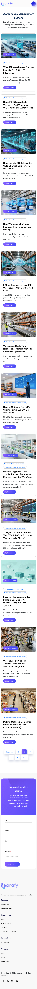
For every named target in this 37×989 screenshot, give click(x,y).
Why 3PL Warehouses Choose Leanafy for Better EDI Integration (18, 70)
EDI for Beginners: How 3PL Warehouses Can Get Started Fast (18, 288)
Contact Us (5, 961)
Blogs (3, 953)
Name (8, 820)
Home (3, 919)
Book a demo (12, 864)
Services (4, 927)
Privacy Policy (6, 923)
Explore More (9, 87)
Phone (8, 852)
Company (9, 841)
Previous (9, 752)
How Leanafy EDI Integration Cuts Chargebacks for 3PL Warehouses (17, 166)
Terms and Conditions (8, 931)
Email (7, 831)
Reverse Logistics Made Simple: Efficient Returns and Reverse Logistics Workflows (17, 474)
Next (24, 758)
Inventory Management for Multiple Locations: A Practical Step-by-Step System (16, 601)
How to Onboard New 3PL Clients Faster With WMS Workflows (16, 410)
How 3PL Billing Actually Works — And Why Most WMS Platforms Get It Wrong (18, 105)
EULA (3, 957)
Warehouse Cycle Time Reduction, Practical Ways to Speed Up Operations (17, 349)
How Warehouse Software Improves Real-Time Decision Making (17, 227)
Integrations (5, 942)
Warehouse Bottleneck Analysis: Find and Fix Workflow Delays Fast (14, 663)
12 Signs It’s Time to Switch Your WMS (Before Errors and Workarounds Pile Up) (18, 535)
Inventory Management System (15, 463)
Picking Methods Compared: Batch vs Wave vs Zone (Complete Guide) (17, 724)
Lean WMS (5, 904)
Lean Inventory (6, 908)
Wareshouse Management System (16, 63)
